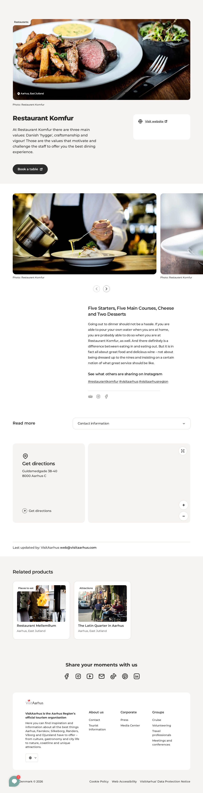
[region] (139, 483)
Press (124, 720)
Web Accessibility (124, 781)
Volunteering (161, 725)
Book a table (28, 169)
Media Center (130, 725)
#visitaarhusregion (153, 381)
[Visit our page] (78, 676)
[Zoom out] (183, 516)
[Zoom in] (183, 505)
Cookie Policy (99, 781)
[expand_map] (182, 451)
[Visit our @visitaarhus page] (113, 676)
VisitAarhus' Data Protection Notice (165, 781)
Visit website (154, 121)
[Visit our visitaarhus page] (66, 676)
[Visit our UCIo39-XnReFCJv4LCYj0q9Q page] (89, 676)
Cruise (156, 720)
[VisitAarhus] (37, 702)
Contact (94, 720)
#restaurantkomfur (103, 381)
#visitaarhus (128, 381)
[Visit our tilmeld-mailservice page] (101, 676)
